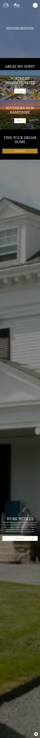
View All (20, 91)
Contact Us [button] (20, 538)
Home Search (20, 151)
